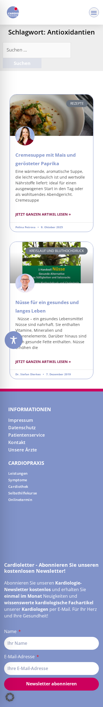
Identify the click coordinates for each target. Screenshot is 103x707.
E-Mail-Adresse (20, 657)
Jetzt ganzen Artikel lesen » (43, 214)
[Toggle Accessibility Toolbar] (13, 340)
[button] (94, 12)
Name (11, 631)
